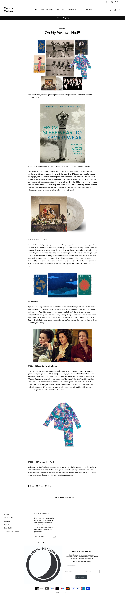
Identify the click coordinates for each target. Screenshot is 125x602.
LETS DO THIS (62, 324)
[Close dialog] (83, 269)
